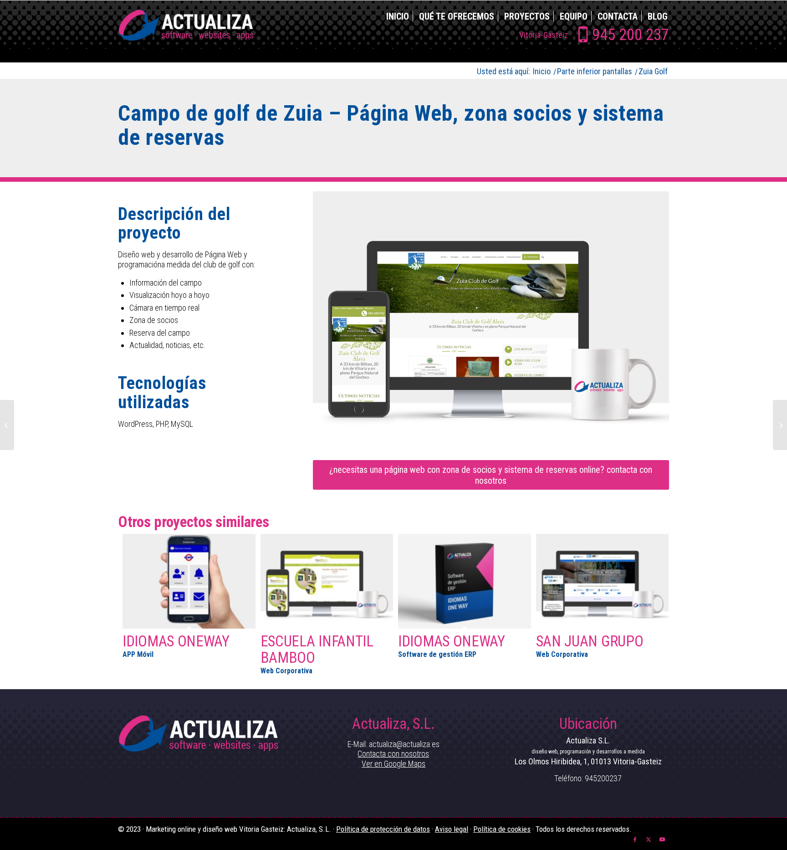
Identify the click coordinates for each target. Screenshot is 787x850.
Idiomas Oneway (176, 641)
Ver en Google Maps (393, 763)
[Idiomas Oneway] (189, 581)
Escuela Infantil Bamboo (317, 649)
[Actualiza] (186, 31)
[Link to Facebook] (635, 838)
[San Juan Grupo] (602, 581)
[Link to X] (648, 838)
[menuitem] (394, 16)
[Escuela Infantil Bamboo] (327, 581)
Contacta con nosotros (393, 753)
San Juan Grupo (590, 641)
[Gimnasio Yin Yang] (7, 425)
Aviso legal (451, 829)
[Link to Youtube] (662, 838)
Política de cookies (502, 829)
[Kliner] (780, 425)
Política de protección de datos (383, 829)
